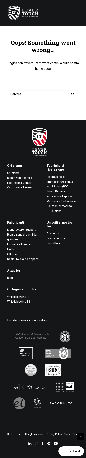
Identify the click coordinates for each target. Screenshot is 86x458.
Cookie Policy (71, 434)
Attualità (13, 270)
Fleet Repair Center (19, 182)
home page (43, 69)
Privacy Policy (54, 434)
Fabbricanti (15, 222)
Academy (53, 233)
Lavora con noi (56, 238)
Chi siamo (14, 166)
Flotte (10, 249)
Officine (12, 254)
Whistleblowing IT (18, 296)
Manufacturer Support (21, 229)
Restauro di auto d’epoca (23, 259)
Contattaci (53, 243)
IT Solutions (54, 211)
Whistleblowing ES (18, 301)
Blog (10, 277)
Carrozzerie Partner (19, 187)
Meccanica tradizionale (61, 201)
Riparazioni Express (19, 177)
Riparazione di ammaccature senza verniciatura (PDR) (60, 181)
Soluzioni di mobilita (59, 206)
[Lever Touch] (23, 12)
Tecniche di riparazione (55, 167)
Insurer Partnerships (20, 244)
